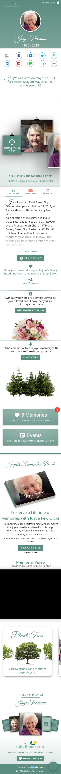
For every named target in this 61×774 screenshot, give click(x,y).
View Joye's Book (30, 547)
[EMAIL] (19, 63)
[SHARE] (42, 63)
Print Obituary (32, 258)
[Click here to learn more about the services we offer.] (30, 745)
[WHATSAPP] (54, 55)
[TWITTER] (42, 55)
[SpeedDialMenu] (53, 766)
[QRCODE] (7, 55)
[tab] (13, 192)
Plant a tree (30, 357)
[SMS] (30, 63)
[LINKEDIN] (7, 63)
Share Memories (32, 758)
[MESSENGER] (30, 55)
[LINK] (54, 63)
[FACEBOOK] (19, 55)
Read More (30, 251)
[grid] (30, 144)
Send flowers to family (30, 310)
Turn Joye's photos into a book (30, 176)
